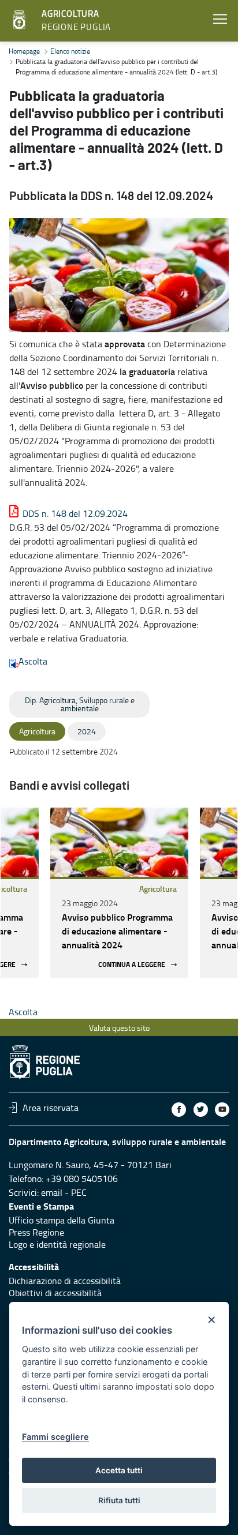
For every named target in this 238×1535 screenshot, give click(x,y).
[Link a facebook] (179, 1109)
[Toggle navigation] (220, 19)
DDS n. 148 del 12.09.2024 (75, 513)
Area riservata (51, 1107)
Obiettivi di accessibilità (55, 1292)
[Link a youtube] (222, 1109)
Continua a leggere (131, 964)
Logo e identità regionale (57, 1244)
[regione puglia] (20, 20)
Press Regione (36, 1232)
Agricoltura (158, 888)
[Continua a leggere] (119, 842)
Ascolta (32, 661)
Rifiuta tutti (119, 1500)
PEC (79, 1192)
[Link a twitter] (201, 1109)
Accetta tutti (119, 1470)
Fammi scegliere (55, 1437)
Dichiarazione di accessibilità (65, 1280)
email (51, 1192)
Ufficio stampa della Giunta (61, 1220)
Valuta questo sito (119, 1027)
